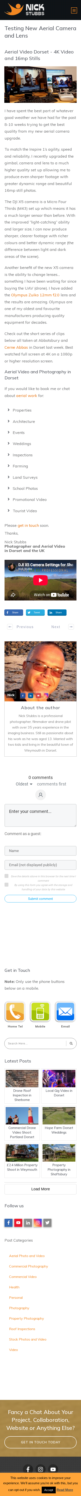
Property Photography (26, 1318)
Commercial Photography (28, 1266)
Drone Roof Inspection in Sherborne (22, 1095)
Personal (16, 1297)
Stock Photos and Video (27, 1339)
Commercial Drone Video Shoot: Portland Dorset (22, 1132)
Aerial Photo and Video (27, 1256)
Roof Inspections (22, 1329)
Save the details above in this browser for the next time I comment (43, 878)
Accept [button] (48, 1490)
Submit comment (40, 899)
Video (13, 1350)
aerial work (26, 395)
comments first (51, 784)
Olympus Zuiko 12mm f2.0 (35, 294)
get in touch (28, 525)
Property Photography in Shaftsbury (59, 1169)
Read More (65, 1490)
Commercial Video (23, 1276)
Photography (19, 1308)
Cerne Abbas (16, 347)
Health (14, 1287)
